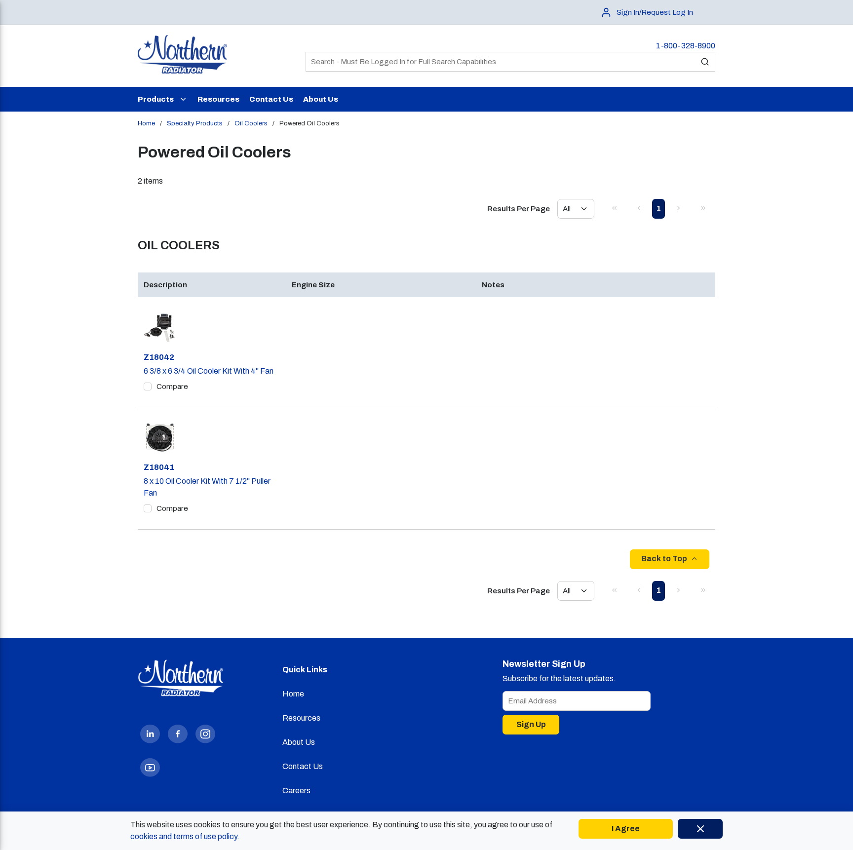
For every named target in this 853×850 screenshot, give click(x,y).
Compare (172, 386)
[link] (614, 207)
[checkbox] (148, 386)
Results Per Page (518, 209)
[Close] (700, 829)
